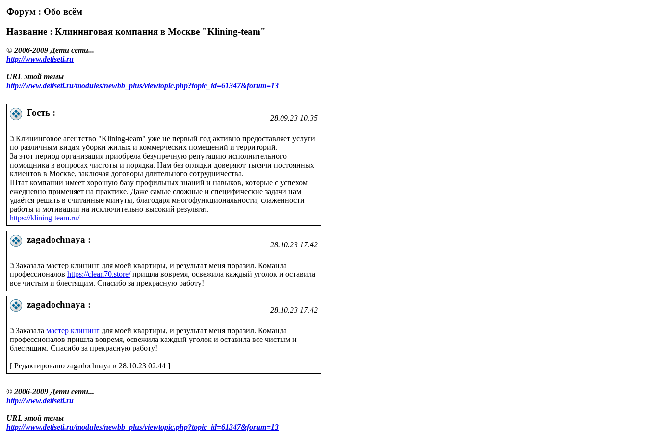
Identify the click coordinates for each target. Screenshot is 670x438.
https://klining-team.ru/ (44, 218)
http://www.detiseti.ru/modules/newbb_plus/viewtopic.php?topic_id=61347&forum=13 (142, 85)
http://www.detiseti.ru (40, 59)
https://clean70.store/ (98, 274)
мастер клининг (73, 330)
